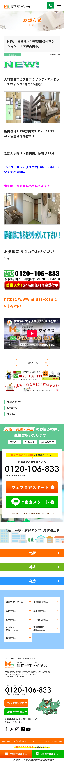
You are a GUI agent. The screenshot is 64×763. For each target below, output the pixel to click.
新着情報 (13, 55)
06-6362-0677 (15, 674)
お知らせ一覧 (32, 362)
